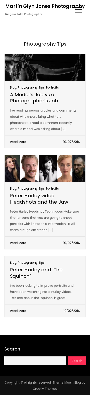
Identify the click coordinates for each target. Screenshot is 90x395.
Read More (18, 142)
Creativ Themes (45, 388)
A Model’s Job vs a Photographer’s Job (34, 97)
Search (12, 349)
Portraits (52, 87)
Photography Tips (31, 87)
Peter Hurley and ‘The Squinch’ (36, 272)
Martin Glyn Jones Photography (45, 6)
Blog (13, 87)
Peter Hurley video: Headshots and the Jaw (39, 198)
